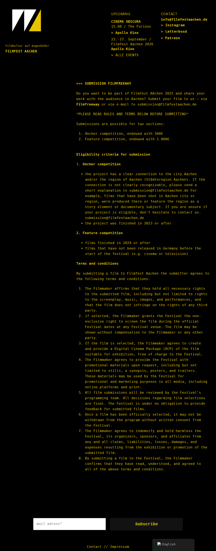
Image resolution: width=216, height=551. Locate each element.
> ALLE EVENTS (125, 55)
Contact (94, 547)
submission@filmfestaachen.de (114, 218)
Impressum (119, 547)
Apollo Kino (127, 33)
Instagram (175, 25)
